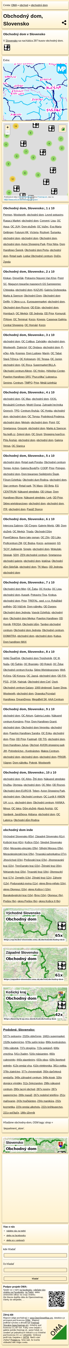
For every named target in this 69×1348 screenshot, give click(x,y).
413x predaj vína (22, 1065)
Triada (29, 531)
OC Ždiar (58, 664)
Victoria (34, 232)
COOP (44, 468)
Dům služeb (29, 808)
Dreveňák (18, 278)
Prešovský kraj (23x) (35, 860)
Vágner (7, 762)
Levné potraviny (54, 214)
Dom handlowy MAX (15, 642)
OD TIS (42, 739)
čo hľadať (8, 1264)
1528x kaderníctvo (13, 1042)
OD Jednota (36, 313)
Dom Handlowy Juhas (15, 745)
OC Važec (43, 226)
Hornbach (8, 313)
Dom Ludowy (33, 353)
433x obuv (42, 1059)
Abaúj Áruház (45, 808)
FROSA (16, 624)
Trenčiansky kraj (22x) (27, 866)
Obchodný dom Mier (14, 589)
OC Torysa (34, 416)
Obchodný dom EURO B (17, 791)
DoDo (57, 256)
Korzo (32, 319)
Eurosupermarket (37, 301)
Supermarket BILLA (44, 365)
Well (62, 670)
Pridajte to (15, 1340)
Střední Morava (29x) (51, 848)
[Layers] (62, 128)
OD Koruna (19, 675)
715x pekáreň (44, 1048)
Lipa (53, 220)
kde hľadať (9, 1249)
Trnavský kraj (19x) (38, 871)
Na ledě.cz (9, 434)
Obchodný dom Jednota (16, 612)
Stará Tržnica (10, 359)
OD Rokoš (46, 664)
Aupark (25, 595)
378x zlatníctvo (11, 1071)
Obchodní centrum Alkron (17, 371)
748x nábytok (10, 1048)
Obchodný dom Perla (37, 250)
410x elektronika (42, 1065)
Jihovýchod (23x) (13, 860)
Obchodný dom (48, 238)
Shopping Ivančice (54, 434)
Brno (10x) (40, 895)
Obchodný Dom (33, 295)
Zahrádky (41, 341)
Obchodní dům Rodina (26, 820)
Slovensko (12, 40)
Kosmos (20, 353)
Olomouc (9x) (55, 895)
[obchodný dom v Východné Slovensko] (35, 940)
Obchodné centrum (53, 630)
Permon (7, 214)
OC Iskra (16, 808)
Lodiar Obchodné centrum (38, 256)
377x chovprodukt (32, 1071)
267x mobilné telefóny (46, 1095)
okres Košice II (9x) (49, 901)
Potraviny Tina (39, 595)
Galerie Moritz (46, 525)
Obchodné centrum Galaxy (18, 687)
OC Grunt (36, 434)
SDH (16, 555)
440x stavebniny (26, 1059)
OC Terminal (20, 319)
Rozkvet (44, 232)
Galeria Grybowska (55, 290)
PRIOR (62, 757)
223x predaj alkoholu (28, 1107)
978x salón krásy (34, 1042)
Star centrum (10, 485)
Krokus (52, 595)
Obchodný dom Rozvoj (16, 307)
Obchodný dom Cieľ (39, 681)
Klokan (7, 278)
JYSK (13, 681)
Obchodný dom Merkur (22, 618)
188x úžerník (27, 1112)
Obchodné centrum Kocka (18, 670)
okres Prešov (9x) (27, 901)
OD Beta (49, 485)
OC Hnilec (39, 371)
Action (15, 468)
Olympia (17, 785)
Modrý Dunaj (33, 404)
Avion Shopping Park (33, 244)
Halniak (22, 681)
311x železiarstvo (33, 1083)
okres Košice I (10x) (39, 889)
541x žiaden (21, 1054)
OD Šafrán (17, 664)
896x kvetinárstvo (56, 1042)
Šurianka (55, 232)
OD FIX (61, 675)
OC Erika (46, 733)
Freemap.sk (42, 196)
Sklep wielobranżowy (15, 503)
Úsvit (55, 681)
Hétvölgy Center (55, 371)
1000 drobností (43, 687)
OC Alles (26, 779)
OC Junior (56, 359)
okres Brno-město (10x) (52, 883)
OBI (57, 525)
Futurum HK (22, 232)
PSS (6, 681)
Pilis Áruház (10, 440)
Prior (36, 382)
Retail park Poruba (32, 462)
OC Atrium (27, 715)
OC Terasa (43, 359)
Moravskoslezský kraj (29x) (18, 854)
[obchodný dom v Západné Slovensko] (35, 980)
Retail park (15, 256)
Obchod (34, 745)
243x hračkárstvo (26, 1101)
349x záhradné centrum (28, 1077)
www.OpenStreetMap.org (41, 1318)
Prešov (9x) (9, 901)
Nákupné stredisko (28, 491)
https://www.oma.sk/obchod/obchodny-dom (21, 199)
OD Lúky (56, 537)
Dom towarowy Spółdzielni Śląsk (40, 474)
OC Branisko (31, 664)
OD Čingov (30, 525)
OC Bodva (29, 543)
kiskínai (46, 561)
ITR (5, 509)
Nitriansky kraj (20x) (14, 871)
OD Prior (49, 313)
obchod (24, 5)
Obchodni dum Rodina (35, 480)
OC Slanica (18, 446)
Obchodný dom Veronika (35, 727)
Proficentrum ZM (12, 543)
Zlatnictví (22, 347)
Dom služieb (29, 226)
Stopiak (7, 555)
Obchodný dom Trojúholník (36, 658)
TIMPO (28, 382)
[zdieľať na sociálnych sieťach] (64, 22)
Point (52, 422)
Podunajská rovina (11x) (24, 883)
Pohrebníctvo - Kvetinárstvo (24, 751)
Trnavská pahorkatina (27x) (50, 854)
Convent (44, 220)
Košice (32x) (32, 842)
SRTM (26, 1337)
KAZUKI (38, 290)
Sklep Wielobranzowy (46, 670)
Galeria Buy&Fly (30, 468)
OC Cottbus (28, 341)
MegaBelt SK (39, 699)
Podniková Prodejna (52, 416)
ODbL (28, 1320)
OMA (14, 5)
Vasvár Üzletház (41, 612)
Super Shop (60, 687)
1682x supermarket (54, 1036)
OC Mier (46, 785)
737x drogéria (27, 1048)
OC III (56, 658)
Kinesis (41, 319)
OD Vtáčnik (19, 606)
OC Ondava (35, 347)
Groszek (22, 428)
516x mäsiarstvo (38, 1054)
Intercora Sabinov (13, 525)
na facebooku (26, 1290)
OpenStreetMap (25, 196)
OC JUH (15, 226)
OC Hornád (31, 325)
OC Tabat (56, 353)
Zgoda (7, 261)
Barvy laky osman (29, 537)
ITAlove (7, 319)
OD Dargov (49, 606)
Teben (35, 791)
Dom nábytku (34, 606)
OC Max (26, 399)
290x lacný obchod (24, 1089)
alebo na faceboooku (16, 1235)
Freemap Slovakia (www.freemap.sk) (21, 1323)
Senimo (7, 382)
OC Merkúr (22, 313)
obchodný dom (39, 5)
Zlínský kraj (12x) (42, 877)
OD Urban (46, 491)
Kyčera (7, 675)
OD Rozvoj (58, 785)
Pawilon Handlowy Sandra (24, 733)
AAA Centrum (56, 699)
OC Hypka (46, 410)
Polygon (60, 468)
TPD (16, 410)
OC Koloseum (28, 359)
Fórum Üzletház (12, 480)
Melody (25, 422)
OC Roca (26, 365)
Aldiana (32, 814)
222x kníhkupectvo (52, 1107)
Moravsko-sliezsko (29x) (24, 848)
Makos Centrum (50, 751)
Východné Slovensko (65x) (18, 836)
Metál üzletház (48, 382)
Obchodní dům (30, 624)
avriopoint (50, 543)
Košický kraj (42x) (13, 842)
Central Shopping (13, 325)
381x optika (59, 1065)
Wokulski (56, 549)
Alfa (12, 353)
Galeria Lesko (42, 715)
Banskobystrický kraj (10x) (18, 895)
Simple (27, 549)
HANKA (59, 802)
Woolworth (19, 214)
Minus (6, 808)
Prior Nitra (52, 244)
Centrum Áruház (30, 410)
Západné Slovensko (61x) (50, 836)
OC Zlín (45, 537)
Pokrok (33, 762)
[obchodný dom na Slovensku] (8, 47)
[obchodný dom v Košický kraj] (35, 1020)
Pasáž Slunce (35, 509)
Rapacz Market (11, 220)
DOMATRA (9, 636)
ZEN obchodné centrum (33, 555)
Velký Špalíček (11, 658)
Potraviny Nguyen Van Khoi (40, 278)
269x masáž (25, 1095)
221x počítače (11, 1112)
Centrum (18, 382)
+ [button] (8, 127)
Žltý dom (38, 779)
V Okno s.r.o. (18, 301)
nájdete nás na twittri (16, 1231)
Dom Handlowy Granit (43, 721)
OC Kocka (45, 589)
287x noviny (43, 1089)
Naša (6, 664)
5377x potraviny (12, 1036)
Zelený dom (23, 434)
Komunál (60, 313)
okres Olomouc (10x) (15, 889)
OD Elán (35, 307)
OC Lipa (56, 589)
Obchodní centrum (31, 796)
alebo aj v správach (15, 1240)
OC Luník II (49, 796)
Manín (45, 353)
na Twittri (29, 1292)
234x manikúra (45, 1101)
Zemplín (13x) (23, 877)
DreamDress (23, 699)
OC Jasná (32, 675)
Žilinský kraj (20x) (51, 866)
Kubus (57, 636)
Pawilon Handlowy (47, 618)
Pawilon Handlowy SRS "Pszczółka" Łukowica (30, 376)
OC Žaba (32, 589)
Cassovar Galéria (56, 319)
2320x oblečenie (31, 1036)
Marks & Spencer (13, 295)
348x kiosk (49, 1077)
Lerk (49, 497)
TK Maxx (38, 485)
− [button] (8, 132)
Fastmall (32, 739)
